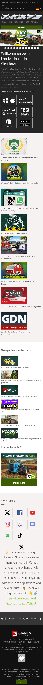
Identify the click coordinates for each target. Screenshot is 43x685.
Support (31, 2)
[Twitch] (18, 8)
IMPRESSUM (33, 642)
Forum (19, 2)
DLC (21, 22)
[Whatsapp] (2, 8)
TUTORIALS (34, 22)
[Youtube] (11, 8)
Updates (24, 2)
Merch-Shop (5, 2)
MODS (27, 22)
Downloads (13, 2)
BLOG (4, 22)
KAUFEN (21, 27)
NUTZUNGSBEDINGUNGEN (14, 642)
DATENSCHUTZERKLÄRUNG (21, 639)
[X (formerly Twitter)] (5, 8)
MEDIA (16, 22)
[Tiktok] (24, 8)
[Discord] (21, 8)
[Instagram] (14, 8)
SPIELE (10, 22)
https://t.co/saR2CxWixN (21, 598)
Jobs (3, 5)
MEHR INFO (19, 482)
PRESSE (21, 644)
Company (36, 2)
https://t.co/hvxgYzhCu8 (21, 603)
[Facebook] (8, 8)
